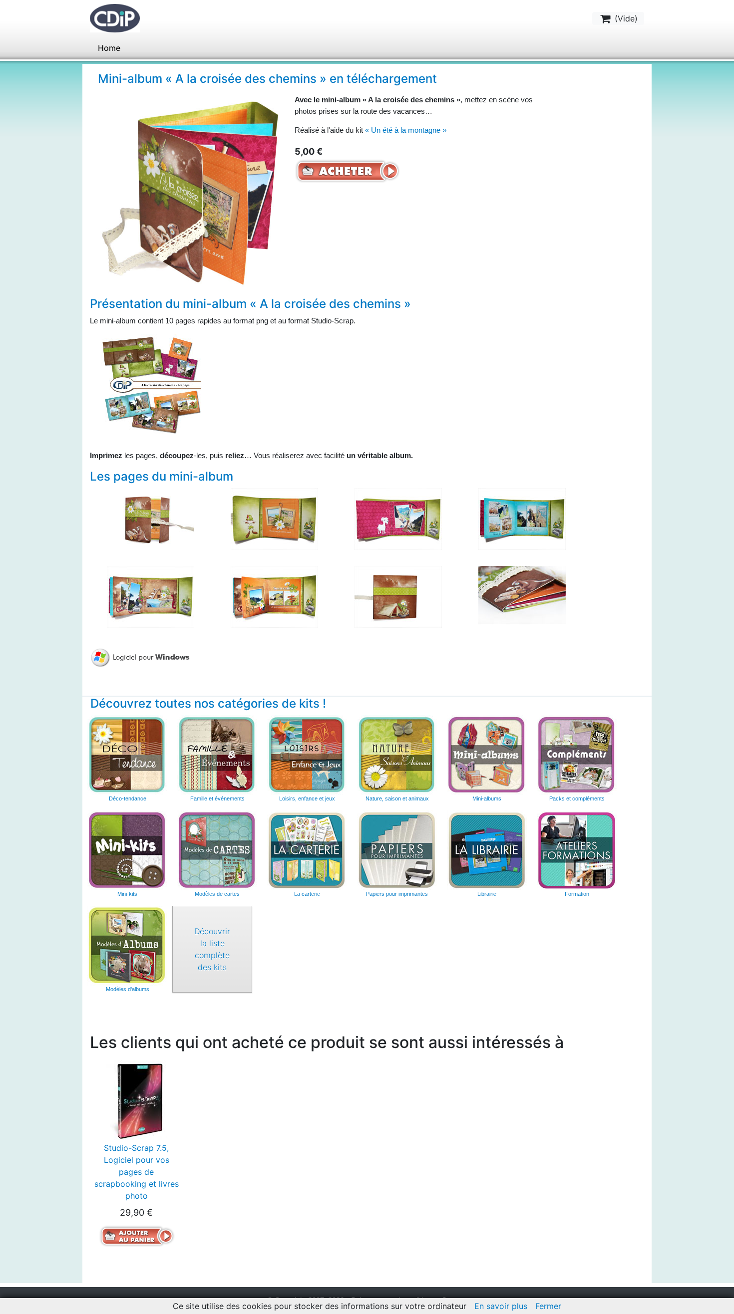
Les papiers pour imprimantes (397, 850)
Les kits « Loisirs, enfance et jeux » (307, 755)
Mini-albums (486, 798)
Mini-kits (127, 894)
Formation (577, 894)
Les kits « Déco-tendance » (127, 755)
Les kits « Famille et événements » (217, 755)
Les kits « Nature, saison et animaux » (397, 755)
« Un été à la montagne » (405, 130)
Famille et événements (217, 798)
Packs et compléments (577, 798)
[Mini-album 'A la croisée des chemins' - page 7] (398, 596)
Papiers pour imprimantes (397, 894)
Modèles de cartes (217, 894)
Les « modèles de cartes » (217, 850)
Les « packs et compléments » (577, 755)
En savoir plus (500, 1306)
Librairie (486, 894)
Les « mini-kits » (127, 850)
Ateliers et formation (577, 850)
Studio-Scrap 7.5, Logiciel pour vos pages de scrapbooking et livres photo (136, 1172)
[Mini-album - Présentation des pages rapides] (151, 384)
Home (109, 48)
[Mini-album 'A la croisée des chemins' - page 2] (274, 518)
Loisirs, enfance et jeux (307, 798)
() (625, 18)
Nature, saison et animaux (397, 798)
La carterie (307, 850)
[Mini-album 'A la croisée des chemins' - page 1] (150, 518)
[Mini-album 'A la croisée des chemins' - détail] (522, 594)
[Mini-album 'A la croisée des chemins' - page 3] (398, 518)
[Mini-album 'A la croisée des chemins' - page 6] (274, 596)
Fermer (548, 1306)
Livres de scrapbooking (487, 850)
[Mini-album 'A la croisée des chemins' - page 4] (522, 518)
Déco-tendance (127, 798)
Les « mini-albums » (487, 755)
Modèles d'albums (127, 946)
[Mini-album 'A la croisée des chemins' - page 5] (150, 596)
